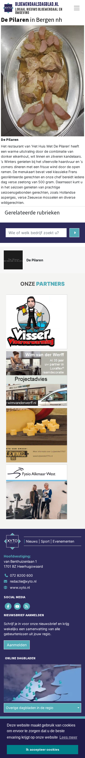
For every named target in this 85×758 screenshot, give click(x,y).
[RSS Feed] (26, 606)
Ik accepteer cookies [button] (42, 749)
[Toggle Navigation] (76, 8)
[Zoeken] (74, 232)
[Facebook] (8, 606)
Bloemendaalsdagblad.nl (37, 4)
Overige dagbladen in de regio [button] (29, 708)
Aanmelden (17, 644)
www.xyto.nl (20, 587)
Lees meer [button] (68, 737)
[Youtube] (17, 606)
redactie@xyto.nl (23, 581)
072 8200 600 (21, 575)
